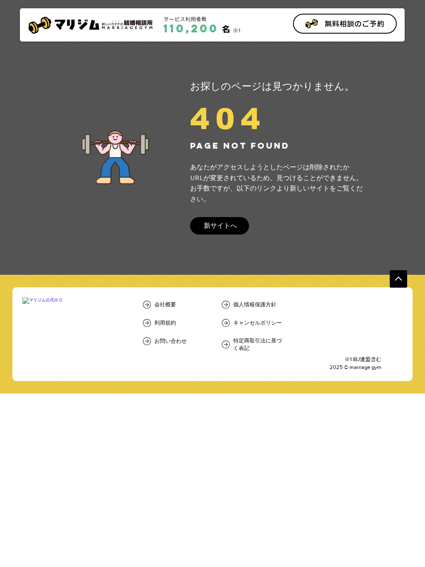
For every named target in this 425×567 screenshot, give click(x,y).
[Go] (398, 279)
